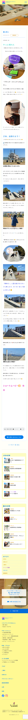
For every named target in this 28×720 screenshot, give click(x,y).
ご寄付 (3, 670)
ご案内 (4, 564)
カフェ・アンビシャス (8, 641)
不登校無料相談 (7, 632)
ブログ (3, 666)
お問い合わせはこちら (15, 437)
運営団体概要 (5, 683)
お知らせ (5, 562)
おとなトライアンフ (8, 634)
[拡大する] (23, 56)
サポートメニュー (6, 630)
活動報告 (5, 573)
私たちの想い (6, 647)
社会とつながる (7, 626)
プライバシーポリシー (7, 678)
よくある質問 (5, 658)
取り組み (5, 625)
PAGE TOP (15, 611)
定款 (3, 691)
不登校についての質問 (8, 662)
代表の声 (5, 570)
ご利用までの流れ (7, 651)
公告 (3, 687)
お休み (4, 559)
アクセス (5, 654)
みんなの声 (6, 649)
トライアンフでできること (9, 623)
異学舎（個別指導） (8, 638)
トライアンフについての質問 (10, 660)
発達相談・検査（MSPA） (10, 639)
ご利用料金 (6, 652)
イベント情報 (6, 567)
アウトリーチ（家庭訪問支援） (11, 636)
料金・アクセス (6, 645)
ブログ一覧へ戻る (15, 445)
